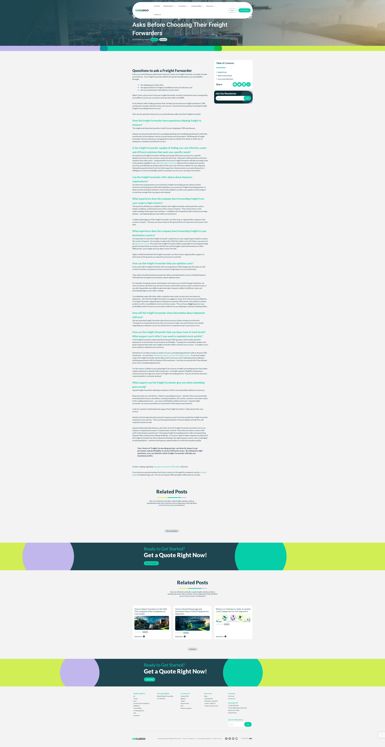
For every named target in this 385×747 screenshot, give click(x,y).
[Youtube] (236, 738)
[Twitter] (233, 738)
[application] (174, 6)
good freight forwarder (167, 163)
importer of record (142, 244)
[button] (235, 84)
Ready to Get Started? (225, 75)
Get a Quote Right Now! (225, 79)
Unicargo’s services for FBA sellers (166, 467)
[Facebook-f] (226, 738)
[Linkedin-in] (229, 738)
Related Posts (222, 72)
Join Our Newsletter (226, 93)
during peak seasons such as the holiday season (171, 355)
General (163, 39)
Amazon (154, 39)
